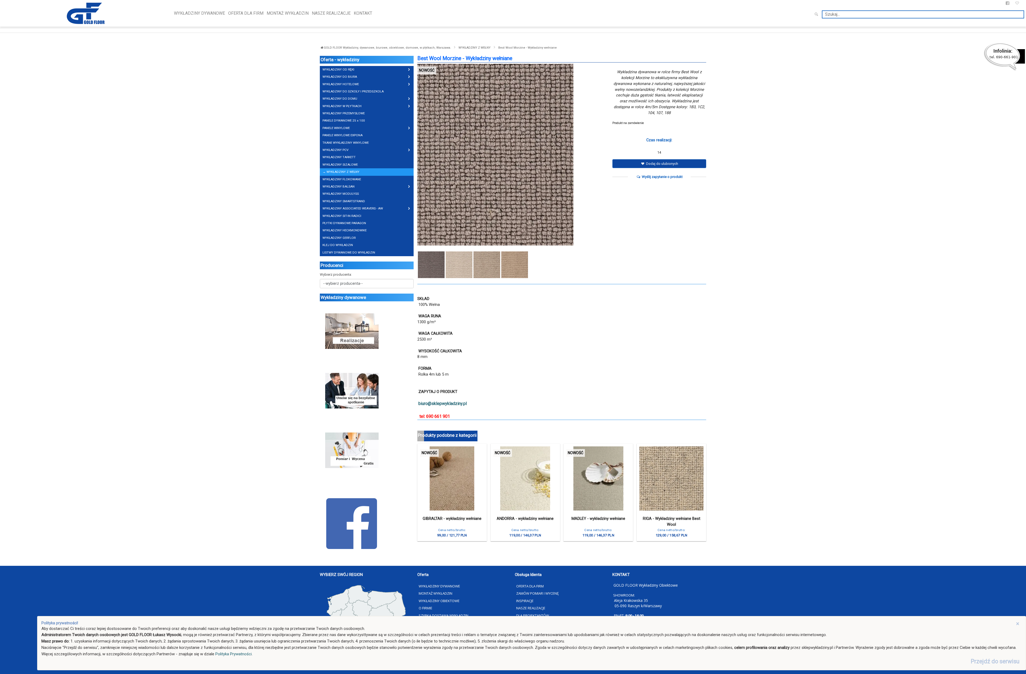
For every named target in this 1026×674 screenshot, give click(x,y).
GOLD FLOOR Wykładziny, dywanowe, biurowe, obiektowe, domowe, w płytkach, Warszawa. (388, 47)
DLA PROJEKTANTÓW (532, 615)
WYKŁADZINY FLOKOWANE (341, 179)
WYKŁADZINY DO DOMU (339, 98)
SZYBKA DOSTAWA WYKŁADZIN (443, 615)
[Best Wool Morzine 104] (459, 264)
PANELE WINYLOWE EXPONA (342, 135)
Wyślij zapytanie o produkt (662, 177)
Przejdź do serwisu (995, 661)
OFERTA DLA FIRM (245, 13)
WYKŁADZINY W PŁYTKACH (342, 106)
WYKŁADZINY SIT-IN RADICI (341, 216)
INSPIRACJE (525, 600)
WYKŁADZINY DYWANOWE (199, 13)
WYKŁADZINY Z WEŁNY (474, 47)
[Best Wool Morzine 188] (514, 264)
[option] (513, 155)
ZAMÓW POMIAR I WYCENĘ (537, 593)
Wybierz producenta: (336, 274)
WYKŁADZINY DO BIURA (339, 77)
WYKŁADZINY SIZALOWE (340, 164)
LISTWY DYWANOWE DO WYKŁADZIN (348, 252)
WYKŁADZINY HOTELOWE (340, 84)
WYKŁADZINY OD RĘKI (338, 69)
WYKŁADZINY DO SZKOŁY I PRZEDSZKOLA (353, 91)
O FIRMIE (425, 608)
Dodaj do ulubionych (661, 164)
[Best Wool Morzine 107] (486, 264)
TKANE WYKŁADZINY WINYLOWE (345, 143)
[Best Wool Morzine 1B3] (513, 155)
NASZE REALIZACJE (331, 13)
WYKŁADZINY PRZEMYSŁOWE (343, 113)
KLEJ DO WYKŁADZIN (337, 245)
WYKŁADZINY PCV (335, 150)
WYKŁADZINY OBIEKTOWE (439, 600)
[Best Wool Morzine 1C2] (431, 264)
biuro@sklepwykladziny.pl (442, 403)
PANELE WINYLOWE (336, 128)
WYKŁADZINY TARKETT (339, 157)
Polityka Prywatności (233, 654)
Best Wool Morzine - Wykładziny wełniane (527, 47)
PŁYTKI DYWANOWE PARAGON (344, 223)
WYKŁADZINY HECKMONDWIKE (344, 230)
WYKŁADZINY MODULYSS (340, 194)
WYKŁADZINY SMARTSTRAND (343, 201)
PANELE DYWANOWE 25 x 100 (343, 120)
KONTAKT (363, 13)
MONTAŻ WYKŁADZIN (288, 13)
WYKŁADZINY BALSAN (338, 186)
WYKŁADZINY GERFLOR (339, 238)
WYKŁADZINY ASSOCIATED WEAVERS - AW (352, 208)
